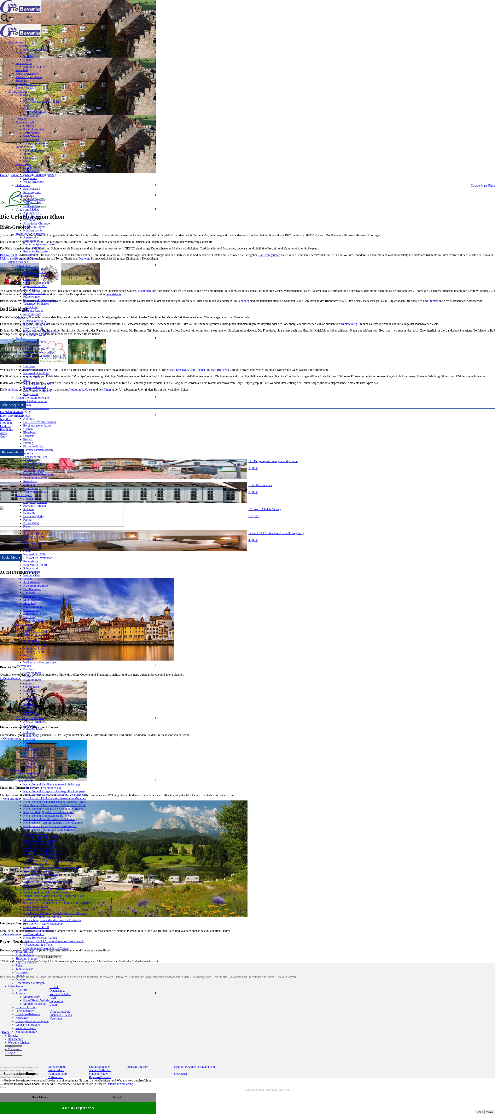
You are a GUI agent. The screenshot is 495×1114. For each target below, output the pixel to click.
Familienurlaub (24, 122)
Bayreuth (28, 676)
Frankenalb (30, 359)
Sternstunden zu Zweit (37, 909)
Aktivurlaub (22, 94)
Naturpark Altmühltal (36, 373)
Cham (27, 551)
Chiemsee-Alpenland (36, 282)
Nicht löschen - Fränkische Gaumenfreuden (49, 829)
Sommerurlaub (24, 146)
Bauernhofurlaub (33, 129)
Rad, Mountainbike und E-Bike (42, 101)
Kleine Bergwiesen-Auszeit (40, 937)
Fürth (26, 638)
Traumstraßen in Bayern (30, 234)
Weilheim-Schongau (35, 491)
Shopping (21, 80)
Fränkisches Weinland (36, 355)
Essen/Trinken (24, 951)
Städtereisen (22, 185)
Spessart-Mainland (34, 387)
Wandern (28, 98)
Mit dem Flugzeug (34, 1003)
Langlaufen (30, 178)
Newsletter (180, 1073)
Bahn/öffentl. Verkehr (36, 1000)
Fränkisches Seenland (36, 352)
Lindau (27, 746)
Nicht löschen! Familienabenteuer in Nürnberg (51, 784)
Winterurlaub (23, 164)
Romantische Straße (35, 251)
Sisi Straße (29, 254)
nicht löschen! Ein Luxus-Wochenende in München (54, 798)
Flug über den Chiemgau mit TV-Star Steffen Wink (54, 805)
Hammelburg (349, 324)
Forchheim (29, 690)
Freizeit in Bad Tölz (35, 833)
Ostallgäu (29, 763)
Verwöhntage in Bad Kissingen (42, 836)
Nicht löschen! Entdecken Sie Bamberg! (47, 815)
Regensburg (30, 561)
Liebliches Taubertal (35, 369)
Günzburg (29, 739)
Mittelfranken (23, 624)
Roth (26, 655)
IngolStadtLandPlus (35, 286)
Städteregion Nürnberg (37, 390)
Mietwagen (22, 1017)
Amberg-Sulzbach (34, 544)
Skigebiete (29, 167)
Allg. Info (21, 989)
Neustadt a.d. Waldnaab (37, 558)
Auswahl (117, 1097)
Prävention (29, 220)
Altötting (28, 418)
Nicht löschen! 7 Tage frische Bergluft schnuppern (54, 791)
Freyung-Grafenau (34, 505)
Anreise (20, 993)
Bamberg (28, 669)
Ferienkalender (24, 1010)
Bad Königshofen (269, 255)
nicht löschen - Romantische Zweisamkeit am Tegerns (56, 902)
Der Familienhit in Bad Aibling (42, 916)
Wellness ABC (32, 202)
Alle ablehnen (39, 1097)
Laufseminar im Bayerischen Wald (44, 899)
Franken (20, 338)
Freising (28, 443)
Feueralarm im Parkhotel (38, 930)
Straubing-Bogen (33, 533)
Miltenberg (30, 603)
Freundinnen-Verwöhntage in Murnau (46, 948)
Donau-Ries (30, 735)
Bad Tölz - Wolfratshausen (39, 422)
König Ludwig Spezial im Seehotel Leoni (48, 812)
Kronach (28, 700)
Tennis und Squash (34, 112)
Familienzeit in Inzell (36, 927)
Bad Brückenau (220, 369)
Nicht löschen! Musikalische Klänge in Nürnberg (53, 808)
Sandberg (243, 300)
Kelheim (28, 509)
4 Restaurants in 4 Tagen (38, 944)
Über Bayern (16, 42)
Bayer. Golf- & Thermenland (41, 331)
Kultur (19, 52)
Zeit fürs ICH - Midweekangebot (43, 923)
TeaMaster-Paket (33, 934)
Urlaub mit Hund (25, 1007)
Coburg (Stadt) (32, 686)
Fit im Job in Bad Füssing (39, 864)
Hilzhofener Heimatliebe (38, 843)
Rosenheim (30, 481)
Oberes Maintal (32, 376)
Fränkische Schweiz (35, 348)
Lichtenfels (30, 707)
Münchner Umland (34, 293)
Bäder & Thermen (34, 150)
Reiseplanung (16, 986)
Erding (27, 439)
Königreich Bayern (35, 49)
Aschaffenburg (32, 582)
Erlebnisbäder (31, 136)
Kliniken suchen (33, 230)
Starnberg (29, 484)
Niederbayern (23, 495)
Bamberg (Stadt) (33, 672)
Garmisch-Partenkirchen (38, 450)
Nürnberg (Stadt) (33, 652)
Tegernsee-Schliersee (36, 303)
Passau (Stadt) (31, 523)
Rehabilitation (31, 216)
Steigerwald (30, 394)
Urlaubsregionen (18, 261)
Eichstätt (28, 436)
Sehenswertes (23, 63)
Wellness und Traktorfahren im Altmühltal (48, 881)
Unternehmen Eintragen (30, 983)
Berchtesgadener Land (37, 275)
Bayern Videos (24, 87)
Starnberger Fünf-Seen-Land (40, 300)
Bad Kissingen (179, 369)
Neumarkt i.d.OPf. (34, 554)
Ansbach (28, 627)
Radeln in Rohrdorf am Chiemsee (43, 854)
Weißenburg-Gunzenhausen (40, 662)
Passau (27, 519)
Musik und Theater (27, 73)
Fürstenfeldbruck (33, 446)
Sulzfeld (433, 300)
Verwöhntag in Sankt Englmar (41, 857)
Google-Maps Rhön (483, 185)
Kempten (28, 742)
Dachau (28, 429)
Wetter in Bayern (25, 1028)
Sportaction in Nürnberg (38, 885)
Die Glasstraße (32, 247)
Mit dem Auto (31, 996)
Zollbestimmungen (26, 1031)
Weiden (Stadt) (32, 575)
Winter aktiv (30, 171)
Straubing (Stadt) (33, 537)
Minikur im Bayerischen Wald (41, 875)
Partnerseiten (31, 714)
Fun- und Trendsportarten (38, 174)
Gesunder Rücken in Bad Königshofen (47, 861)
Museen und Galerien (28, 77)
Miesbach (29, 460)
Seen (26, 160)
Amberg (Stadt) (32, 547)
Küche (27, 59)
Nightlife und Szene (27, 84)
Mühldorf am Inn (33, 463)
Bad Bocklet (197, 369)
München (29, 467)
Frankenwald (31, 362)
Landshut (29, 512)
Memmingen (31, 749)
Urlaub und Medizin (27, 209)
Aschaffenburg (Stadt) (36, 585)
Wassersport (30, 115)
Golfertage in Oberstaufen (39, 850)
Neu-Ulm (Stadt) (33, 756)
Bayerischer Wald (34, 324)
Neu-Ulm (29, 753)
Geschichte (22, 45)
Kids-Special (31, 139)
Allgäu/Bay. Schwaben (29, 718)
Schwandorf (30, 568)
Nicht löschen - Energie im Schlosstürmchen (50, 826)
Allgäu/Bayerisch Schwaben (32, 397)
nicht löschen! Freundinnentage (42, 787)
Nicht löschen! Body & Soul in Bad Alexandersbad (54, 794)
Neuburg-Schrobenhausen (39, 474)
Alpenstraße (30, 237)
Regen (27, 526)
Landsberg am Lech (35, 456)
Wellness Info (31, 206)
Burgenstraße (31, 241)
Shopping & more (26, 958)
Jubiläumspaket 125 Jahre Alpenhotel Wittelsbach (53, 941)
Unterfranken (23, 578)
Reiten (27, 105)
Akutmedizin (31, 213)
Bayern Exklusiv (25, 962)
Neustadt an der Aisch (36, 645)
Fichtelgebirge (32, 345)
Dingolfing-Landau (35, 502)
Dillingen (29, 732)
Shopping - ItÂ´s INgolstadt (40, 840)
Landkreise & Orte (19, 411)
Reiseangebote (32, 192)
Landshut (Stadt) (33, 516)
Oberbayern (22, 265)
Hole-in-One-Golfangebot (39, 847)
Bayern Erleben (17, 91)
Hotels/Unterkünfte (35, 268)
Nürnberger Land (33, 648)
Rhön (26, 380)
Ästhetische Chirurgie (36, 223)
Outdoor (28, 157)
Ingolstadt (29, 453)
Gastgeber (29, 126)
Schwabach (30, 659)
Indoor (27, 153)
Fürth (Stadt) (31, 641)
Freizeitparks (31, 133)
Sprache (28, 56)
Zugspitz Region (33, 310)
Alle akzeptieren (78, 1108)
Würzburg (29, 617)
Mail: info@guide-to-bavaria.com (194, 1066)
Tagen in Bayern (25, 258)
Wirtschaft (21, 70)
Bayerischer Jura (33, 328)
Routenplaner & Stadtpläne (32, 1021)
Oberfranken (23, 666)
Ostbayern (21, 317)
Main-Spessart (32, 599)
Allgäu (27, 404)
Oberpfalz (21, 540)
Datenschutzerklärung (120, 1084)
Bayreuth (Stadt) (33, 679)
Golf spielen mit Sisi (35, 906)
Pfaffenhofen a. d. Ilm (36, 477)
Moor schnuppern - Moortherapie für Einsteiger (52, 920)
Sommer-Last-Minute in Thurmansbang (47, 888)
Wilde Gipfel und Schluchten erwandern (47, 892)
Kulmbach (29, 704)
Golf (26, 108)
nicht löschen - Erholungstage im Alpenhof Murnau (54, 913)
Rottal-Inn (29, 530)
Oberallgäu (30, 760)
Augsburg (29, 725)
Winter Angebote (33, 181)
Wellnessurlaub (24, 195)
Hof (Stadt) (30, 697)
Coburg (27, 683)
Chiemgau (29, 279)
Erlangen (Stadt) (33, 634)
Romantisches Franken (37, 383)
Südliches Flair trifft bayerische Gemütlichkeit (51, 868)
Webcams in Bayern (27, 1024)
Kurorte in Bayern (34, 227)
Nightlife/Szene (24, 955)
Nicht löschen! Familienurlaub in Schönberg (50, 819)
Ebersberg (29, 432)
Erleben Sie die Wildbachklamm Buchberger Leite (53, 895)
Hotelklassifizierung (27, 1014)
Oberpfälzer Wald (34, 335)
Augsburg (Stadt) (33, 728)
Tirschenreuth (31, 571)
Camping (21, 119)
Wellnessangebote (34, 199)
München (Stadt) (33, 470)
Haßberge (29, 366)
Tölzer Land (30, 307)
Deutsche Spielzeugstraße (39, 244)
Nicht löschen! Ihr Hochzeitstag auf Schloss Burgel (54, 801)
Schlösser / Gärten (34, 66)
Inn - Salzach (31, 289)
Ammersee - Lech (34, 272)
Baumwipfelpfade (34, 143)
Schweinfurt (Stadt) (35, 613)
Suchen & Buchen (19, 770)
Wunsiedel (29, 711)
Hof (25, 693)
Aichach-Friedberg (34, 721)
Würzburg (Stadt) (33, 620)
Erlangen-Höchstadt (35, 631)
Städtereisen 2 (31, 188)
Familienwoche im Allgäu (39, 878)
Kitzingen (29, 596)
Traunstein (29, 488)
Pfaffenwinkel (31, 296)
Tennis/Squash (24, 969)
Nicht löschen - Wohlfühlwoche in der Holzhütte (53, 822)
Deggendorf (30, 498)
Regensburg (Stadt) (35, 564)
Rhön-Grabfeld (32, 606)
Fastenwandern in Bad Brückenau (44, 871)
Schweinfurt (30, 610)
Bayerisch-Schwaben (36, 408)
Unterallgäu (30, 767)
